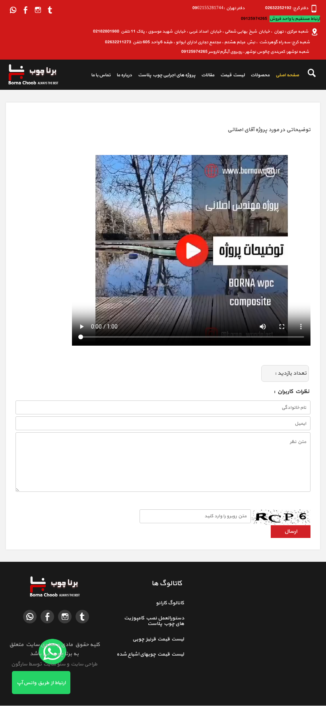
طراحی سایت (83, 664)
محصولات (260, 75)
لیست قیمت (232, 75)
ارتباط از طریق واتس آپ (41, 683)
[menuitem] (284, 76)
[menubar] (192, 76)
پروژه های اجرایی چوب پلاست (166, 75)
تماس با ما (101, 75)
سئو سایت (54, 664)
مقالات (207, 75)
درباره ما (124, 75)
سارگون (19, 664)
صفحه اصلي (287, 75)
